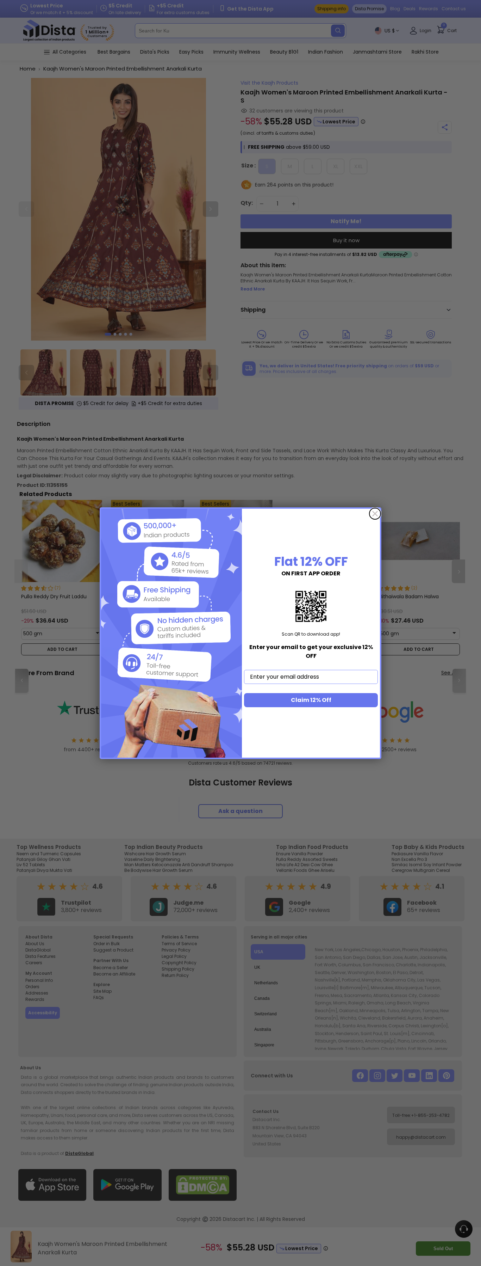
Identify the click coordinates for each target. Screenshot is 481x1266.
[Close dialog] (375, 513)
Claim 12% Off (311, 700)
